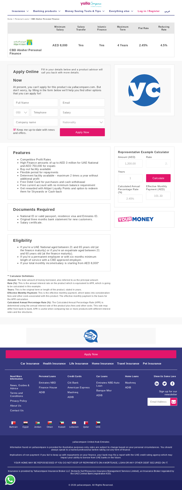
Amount (126, 157)
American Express (79, 387)
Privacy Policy (18, 400)
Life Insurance (78, 363)
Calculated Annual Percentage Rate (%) (129, 189)
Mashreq (73, 392)
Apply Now (82, 132)
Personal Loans (22, 19)
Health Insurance (54, 363)
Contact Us (17, 410)
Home (10, 19)
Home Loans (132, 376)
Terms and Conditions (16, 394)
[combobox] (21, 112)
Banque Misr (104, 390)
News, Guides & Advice (20, 387)
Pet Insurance (152, 363)
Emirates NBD (47, 382)
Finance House (48, 387)
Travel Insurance (128, 363)
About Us (15, 405)
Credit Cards (75, 376)
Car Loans (102, 376)
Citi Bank (73, 382)
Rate (149, 157)
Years (121, 171)
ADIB (42, 392)
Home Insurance (103, 363)
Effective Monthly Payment (156, 188)
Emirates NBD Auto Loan (108, 384)
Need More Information (16, 377)
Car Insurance (30, 363)
